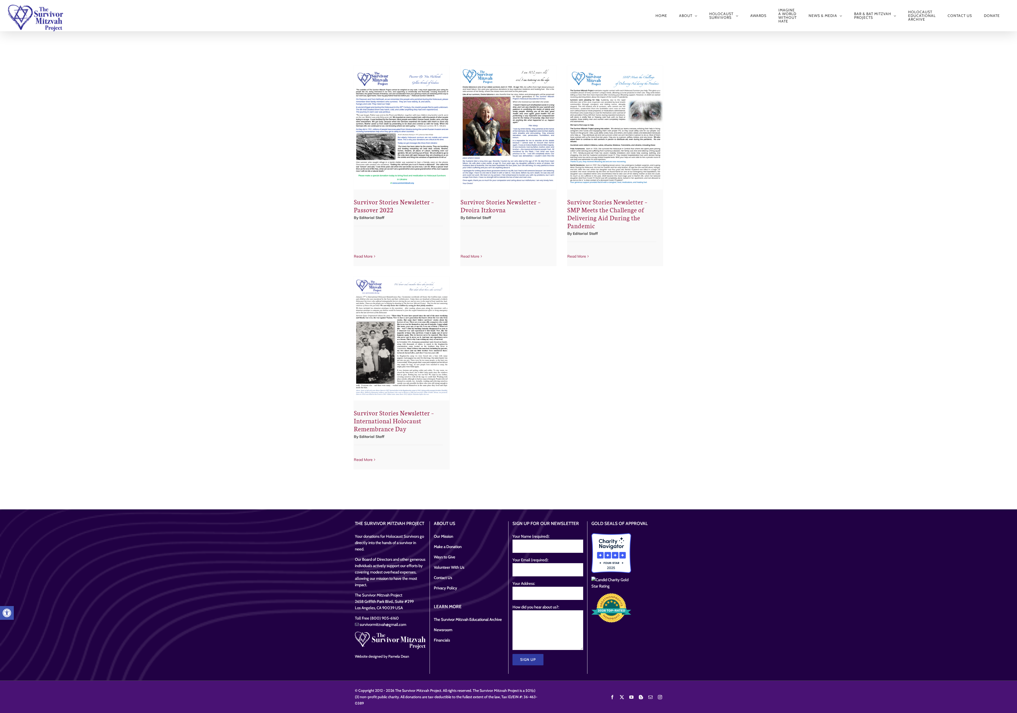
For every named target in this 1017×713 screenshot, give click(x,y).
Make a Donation (448, 546)
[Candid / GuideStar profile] (611, 583)
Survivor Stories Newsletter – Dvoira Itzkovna (501, 205)
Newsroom (443, 629)
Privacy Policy (445, 588)
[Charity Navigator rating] (611, 553)
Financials (442, 640)
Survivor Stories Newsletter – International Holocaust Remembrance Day (394, 420)
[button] (7, 613)
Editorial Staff (371, 217)
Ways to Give (444, 557)
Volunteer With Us (449, 567)
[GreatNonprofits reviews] (611, 608)
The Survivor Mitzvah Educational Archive (468, 619)
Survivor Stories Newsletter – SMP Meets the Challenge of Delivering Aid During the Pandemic (607, 213)
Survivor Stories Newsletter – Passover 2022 (394, 205)
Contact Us (443, 577)
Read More (363, 256)
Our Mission (443, 536)
